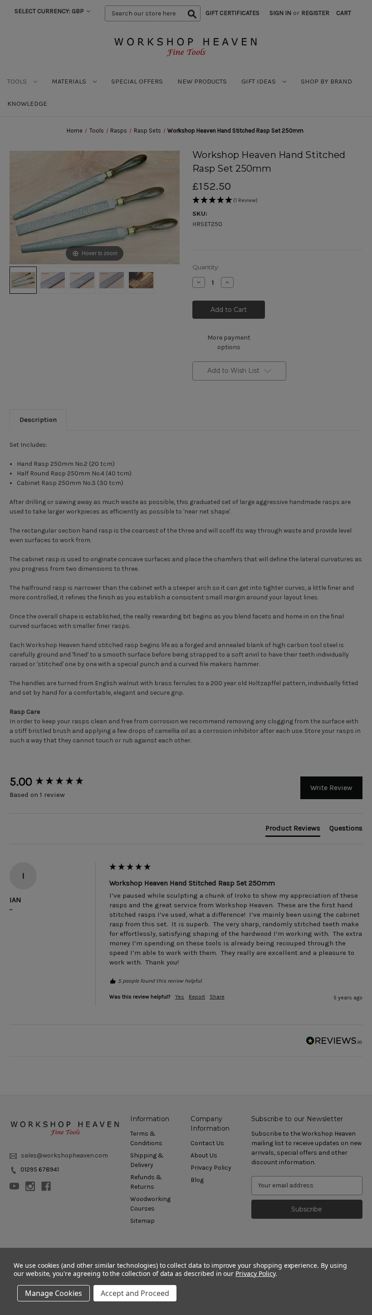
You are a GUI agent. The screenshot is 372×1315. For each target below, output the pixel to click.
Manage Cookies (53, 1293)
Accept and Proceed (135, 1293)
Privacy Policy (255, 1273)
